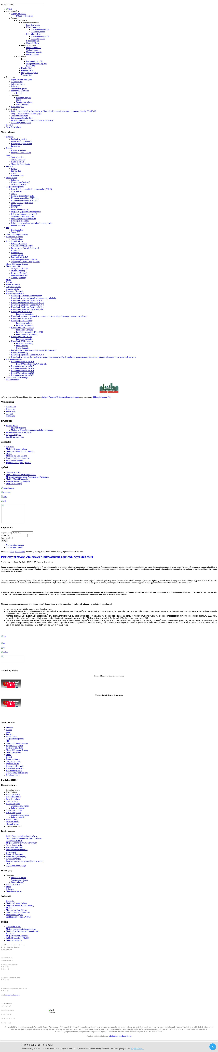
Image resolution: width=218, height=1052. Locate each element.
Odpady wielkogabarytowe (22, 203)
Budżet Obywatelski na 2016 (22, 362)
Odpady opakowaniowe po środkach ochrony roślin (31, 223)
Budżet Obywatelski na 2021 (22, 375)
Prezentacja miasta (18, 878)
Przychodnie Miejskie (14, 460)
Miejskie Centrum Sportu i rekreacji (20, 451)
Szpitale (14, 169)
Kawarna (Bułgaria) (19, 273)
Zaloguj (4, 541)
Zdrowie (9, 166)
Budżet (9, 282)
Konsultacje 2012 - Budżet (21, 321)
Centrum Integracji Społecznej (18, 458)
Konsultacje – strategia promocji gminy (26, 296)
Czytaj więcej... (137, 1048)
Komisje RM (26, 68)
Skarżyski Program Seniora (17, 264)
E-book (19, 93)
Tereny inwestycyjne (14, 845)
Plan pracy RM (27, 70)
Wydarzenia (11, 411)
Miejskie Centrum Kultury (16, 449)
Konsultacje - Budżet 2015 (21, 312)
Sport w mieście (17, 157)
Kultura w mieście (18, 150)
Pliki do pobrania (18, 225)
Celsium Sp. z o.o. (13, 472)
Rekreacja (15, 86)
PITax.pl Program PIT (102, 397)
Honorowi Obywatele (14, 291)
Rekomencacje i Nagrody (16, 856)
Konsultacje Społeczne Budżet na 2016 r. (27, 300)
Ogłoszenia (10, 409)
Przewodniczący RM (34, 61)
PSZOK (14, 207)
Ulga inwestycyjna (13, 435)
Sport (8, 155)
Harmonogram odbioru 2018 (22, 196)
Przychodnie (16, 171)
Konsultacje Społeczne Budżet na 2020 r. (27, 355)
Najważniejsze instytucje (21, 122)
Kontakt (9, 125)
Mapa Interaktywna (19, 88)
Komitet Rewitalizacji (19, 352)
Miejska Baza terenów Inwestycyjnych (26, 113)
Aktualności (11, 407)
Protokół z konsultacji (24, 314)
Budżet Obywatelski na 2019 (22, 371)
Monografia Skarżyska (20, 91)
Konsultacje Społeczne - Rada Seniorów (27, 309)
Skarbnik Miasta (32, 43)
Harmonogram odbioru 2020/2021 (24, 200)
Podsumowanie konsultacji (26, 334)
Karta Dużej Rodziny (14, 241)
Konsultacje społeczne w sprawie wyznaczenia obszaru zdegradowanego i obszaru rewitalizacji (49, 316)
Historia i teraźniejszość (20, 182)
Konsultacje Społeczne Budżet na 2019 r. (27, 307)
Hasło (3, 535)
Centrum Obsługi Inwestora (17, 234)
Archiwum (10, 416)
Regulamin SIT (17, 230)
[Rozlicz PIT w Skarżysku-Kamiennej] (109, 393)
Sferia (18, 100)
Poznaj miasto (11, 178)
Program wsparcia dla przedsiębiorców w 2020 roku (32, 120)
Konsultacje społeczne (15, 293)
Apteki (14, 173)
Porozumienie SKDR (19, 257)
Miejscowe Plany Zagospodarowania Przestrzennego (32, 430)
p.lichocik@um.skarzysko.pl (120, 1036)
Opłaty (14, 193)
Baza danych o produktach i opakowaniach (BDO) (31, 189)
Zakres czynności (38, 32)
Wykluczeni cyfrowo (14, 237)
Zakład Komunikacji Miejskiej (18, 481)
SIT (7, 228)
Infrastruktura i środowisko (22, 118)
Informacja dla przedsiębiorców (23, 218)
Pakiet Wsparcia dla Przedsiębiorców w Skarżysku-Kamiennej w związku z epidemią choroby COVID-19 (53, 111)
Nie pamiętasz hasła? (14, 547)
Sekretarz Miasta (32, 41)
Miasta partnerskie (13, 266)
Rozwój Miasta (12, 425)
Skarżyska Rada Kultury (21, 153)
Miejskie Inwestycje (14, 484)
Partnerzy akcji (17, 253)
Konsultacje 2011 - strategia (22, 341)
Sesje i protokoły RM (29, 73)
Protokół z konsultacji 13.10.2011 (29, 332)
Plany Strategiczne (18, 428)
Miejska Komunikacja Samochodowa (21, 475)
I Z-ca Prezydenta (33, 27)
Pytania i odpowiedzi (24, 16)
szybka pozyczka (14, 3)
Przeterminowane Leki (20, 209)
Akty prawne (16, 191)
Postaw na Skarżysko (14, 847)
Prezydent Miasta (33, 25)
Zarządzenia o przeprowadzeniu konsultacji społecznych (33, 350)
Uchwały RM (26, 75)
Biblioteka (10, 447)
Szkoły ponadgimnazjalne (21, 144)
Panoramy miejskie (23, 97)
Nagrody (9, 413)
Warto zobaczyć (22, 104)
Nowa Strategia (22, 348)
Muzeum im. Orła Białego (16, 456)
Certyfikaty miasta (13, 287)
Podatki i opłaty (32, 54)
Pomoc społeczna (13, 284)
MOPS (9, 453)
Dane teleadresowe (33, 48)
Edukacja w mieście (19, 139)
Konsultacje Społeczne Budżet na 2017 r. (27, 302)
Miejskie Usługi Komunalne (17, 479)
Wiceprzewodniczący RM (36, 63)
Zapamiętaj (5, 538)
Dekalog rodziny (12, 380)
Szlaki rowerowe (18, 84)
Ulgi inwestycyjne (13, 859)
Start (12, 551)
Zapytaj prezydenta (18, 13)
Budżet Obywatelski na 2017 (22, 366)
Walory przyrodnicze (24, 102)
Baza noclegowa (17, 107)
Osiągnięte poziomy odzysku (22, 216)
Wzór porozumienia (19, 243)
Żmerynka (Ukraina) (19, 268)
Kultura (9, 148)
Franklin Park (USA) (19, 275)
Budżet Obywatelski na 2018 (22, 368)
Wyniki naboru (17, 239)
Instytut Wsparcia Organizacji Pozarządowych (60, 397)
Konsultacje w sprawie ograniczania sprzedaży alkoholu (33, 298)
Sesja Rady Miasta (13, 127)
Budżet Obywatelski (14, 359)
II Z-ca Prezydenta (33, 34)
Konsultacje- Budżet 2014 (21, 318)
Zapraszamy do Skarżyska (21, 79)
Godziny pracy (32, 50)
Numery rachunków (34, 52)
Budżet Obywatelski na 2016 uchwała (31, 364)
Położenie (15, 180)
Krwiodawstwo (17, 175)
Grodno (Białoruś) (18, 277)
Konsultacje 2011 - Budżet (21, 337)
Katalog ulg (15, 250)
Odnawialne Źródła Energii (17, 377)
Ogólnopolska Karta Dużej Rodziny (25, 262)
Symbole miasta (12, 289)
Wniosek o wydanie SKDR (22, 246)
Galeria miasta (16, 82)
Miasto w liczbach (18, 184)
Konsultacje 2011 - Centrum (22, 327)
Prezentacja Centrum (24, 330)
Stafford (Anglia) (18, 271)
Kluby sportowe (17, 162)
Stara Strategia (22, 346)
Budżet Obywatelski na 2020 (22, 373)
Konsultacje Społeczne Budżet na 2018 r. (27, 305)
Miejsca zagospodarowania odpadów (26, 212)
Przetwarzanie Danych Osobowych (25, 248)
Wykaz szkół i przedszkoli (21, 141)
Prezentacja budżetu (24, 323)
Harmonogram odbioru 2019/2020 (24, 198)
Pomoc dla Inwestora (14, 854)
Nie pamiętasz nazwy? (15, 545)
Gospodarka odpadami (15, 187)
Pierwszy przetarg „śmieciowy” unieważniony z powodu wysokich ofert (47, 556)
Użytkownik (6, 533)
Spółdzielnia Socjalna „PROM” (18, 463)
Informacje (15, 146)
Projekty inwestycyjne (15, 437)
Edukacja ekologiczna (20, 221)
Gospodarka (11, 852)
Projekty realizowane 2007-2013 (19, 432)
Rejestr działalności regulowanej (24, 214)
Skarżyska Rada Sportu (20, 164)
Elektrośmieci (16, 205)
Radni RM (30, 66)
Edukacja (9, 137)
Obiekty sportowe (18, 159)
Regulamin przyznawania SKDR (24, 259)
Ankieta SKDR (17, 255)
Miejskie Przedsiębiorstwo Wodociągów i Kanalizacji (27, 477)
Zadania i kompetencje (40, 29)
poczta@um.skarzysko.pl (12, 995)
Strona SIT (15, 232)
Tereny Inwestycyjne (19, 116)
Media (8, 280)
